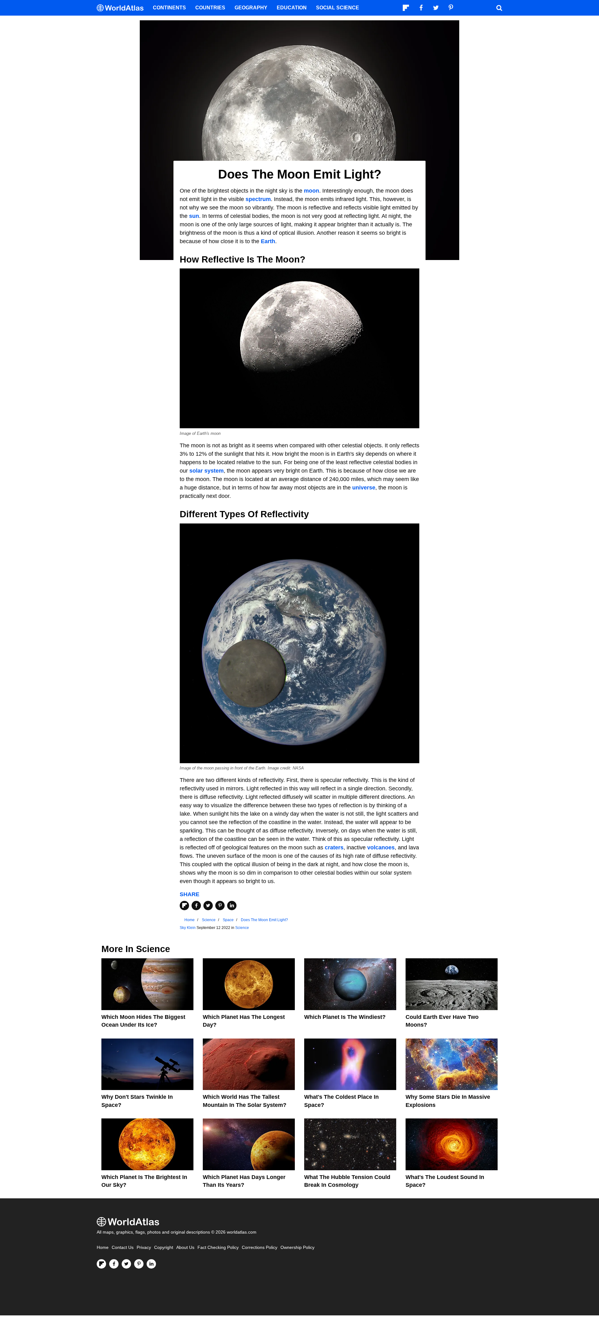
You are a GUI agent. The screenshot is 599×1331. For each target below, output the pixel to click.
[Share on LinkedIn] (231, 905)
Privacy (144, 1247)
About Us (185, 1247)
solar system (206, 471)
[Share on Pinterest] (220, 905)
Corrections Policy (259, 1247)
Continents (169, 7)
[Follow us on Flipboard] (101, 1264)
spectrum (258, 199)
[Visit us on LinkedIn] (151, 1264)
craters (334, 847)
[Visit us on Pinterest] (139, 1264)
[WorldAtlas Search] (499, 8)
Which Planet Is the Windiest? (345, 1017)
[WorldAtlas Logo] (122, 8)
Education (292, 7)
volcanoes (381, 847)
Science (242, 928)
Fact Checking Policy (218, 1247)
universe (363, 487)
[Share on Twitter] (208, 905)
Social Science (337, 7)
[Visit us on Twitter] (126, 1264)
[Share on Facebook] (196, 905)
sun (194, 216)
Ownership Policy (297, 1247)
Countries (210, 7)
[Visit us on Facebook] (114, 1264)
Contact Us (123, 1247)
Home (103, 1247)
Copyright (163, 1247)
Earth (268, 241)
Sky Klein (188, 928)
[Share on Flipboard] (184, 905)
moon (311, 191)
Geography (251, 7)
